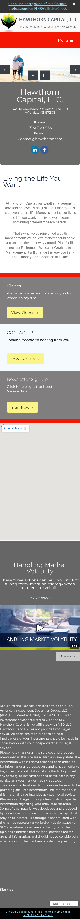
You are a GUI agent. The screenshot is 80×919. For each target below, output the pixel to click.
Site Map (7, 889)
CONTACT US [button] (23, 359)
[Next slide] (75, 69)
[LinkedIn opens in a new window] (35, 150)
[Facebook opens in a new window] (44, 150)
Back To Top (62, 903)
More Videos (40, 597)
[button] (66, 40)
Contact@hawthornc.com (40, 139)
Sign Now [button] (20, 407)
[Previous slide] (5, 69)
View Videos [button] (22, 313)
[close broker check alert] (74, 4)
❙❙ (45, 75)
